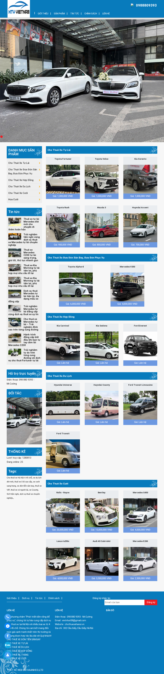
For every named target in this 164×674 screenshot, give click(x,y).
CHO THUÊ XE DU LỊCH (18, 647)
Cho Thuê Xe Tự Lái (59, 150)
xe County (33, 490)
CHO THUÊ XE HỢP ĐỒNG (19, 651)
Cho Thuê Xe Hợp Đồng (61, 316)
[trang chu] (32, 12)
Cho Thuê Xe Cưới (58, 483)
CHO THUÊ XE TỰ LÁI (17, 643)
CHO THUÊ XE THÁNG (18, 655)
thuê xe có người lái (19, 490)
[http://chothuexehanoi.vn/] (19, 9)
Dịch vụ (25, 598)
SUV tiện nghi (13, 494)
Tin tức (74, 13)
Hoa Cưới (13, 199)
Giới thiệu (43, 13)
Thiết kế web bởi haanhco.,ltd (25, 670)
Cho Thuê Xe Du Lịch (60, 376)
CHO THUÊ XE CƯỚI (16, 658)
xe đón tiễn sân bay (25, 486)
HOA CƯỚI (12, 662)
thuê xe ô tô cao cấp (23, 482)
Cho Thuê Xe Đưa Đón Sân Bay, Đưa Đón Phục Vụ (76, 257)
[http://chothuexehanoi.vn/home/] (24, 420)
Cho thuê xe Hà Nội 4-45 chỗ (19, 478)
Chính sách (90, 13)
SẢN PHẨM (59, 13)
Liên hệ (106, 13)
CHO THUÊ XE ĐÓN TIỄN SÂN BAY (24, 639)
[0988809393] (7, 617)
